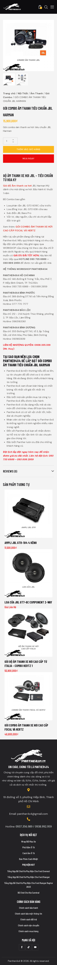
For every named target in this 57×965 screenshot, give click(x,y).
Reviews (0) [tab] (10, 471)
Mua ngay (28, 158)
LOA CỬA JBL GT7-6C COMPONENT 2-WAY (28, 602)
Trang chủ (9, 93)
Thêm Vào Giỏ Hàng (28, 149)
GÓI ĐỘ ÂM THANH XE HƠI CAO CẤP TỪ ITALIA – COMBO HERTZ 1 (26, 664)
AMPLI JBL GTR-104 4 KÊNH (21, 543)
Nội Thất (23, 93)
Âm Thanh (36, 93)
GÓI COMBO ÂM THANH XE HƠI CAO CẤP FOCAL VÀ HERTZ (26, 727)
